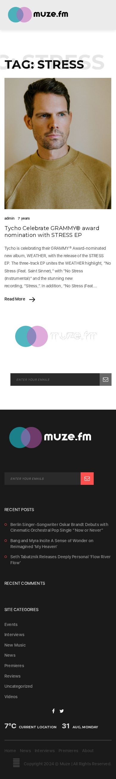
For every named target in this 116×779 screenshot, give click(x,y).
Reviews (12, 676)
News (9, 655)
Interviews (14, 634)
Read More (15, 299)
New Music (15, 645)
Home (10, 750)
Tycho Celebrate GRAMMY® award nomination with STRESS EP (51, 231)
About (88, 750)
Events (11, 624)
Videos (11, 696)
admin (9, 218)
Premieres (14, 665)
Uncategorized (18, 686)
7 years (24, 218)
